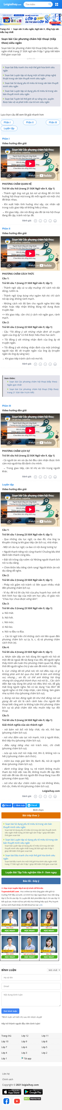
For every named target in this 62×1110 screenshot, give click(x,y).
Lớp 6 (24, 1047)
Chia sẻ (8, 805)
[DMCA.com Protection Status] (32, 1101)
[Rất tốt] (55, 221)
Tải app (27, 1058)
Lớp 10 (4, 1041)
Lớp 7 (4, 1047)
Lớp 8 (44, 1041)
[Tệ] (40, 221)
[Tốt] (50, 221)
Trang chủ (6, 1035)
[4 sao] (56, 809)
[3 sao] (53, 809)
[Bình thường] (45, 221)
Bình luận (20, 805)
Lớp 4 (4, 1052)
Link (41, 905)
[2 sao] (49, 809)
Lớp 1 (4, 1058)
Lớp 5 (44, 1047)
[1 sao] (46, 809)
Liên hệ (6, 1073)
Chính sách (7, 1079)
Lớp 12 (24, 1035)
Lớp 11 (45, 1035)
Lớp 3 (24, 1052)
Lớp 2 (44, 1052)
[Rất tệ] (35, 221)
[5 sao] (60, 809)
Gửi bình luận (10, 1011)
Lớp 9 (24, 1041)
